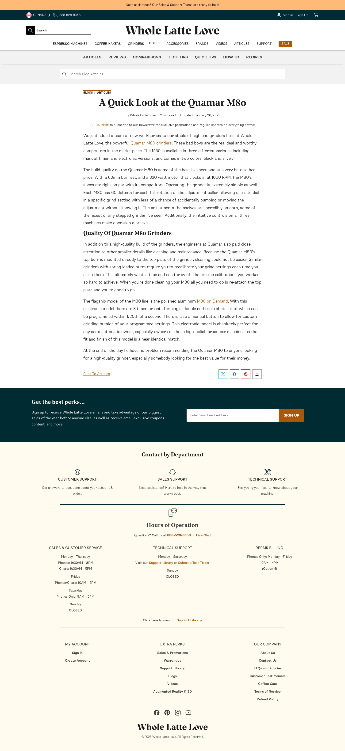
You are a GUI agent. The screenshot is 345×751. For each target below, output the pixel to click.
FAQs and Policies (267, 668)
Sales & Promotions (172, 653)
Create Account (77, 661)
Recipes (254, 57)
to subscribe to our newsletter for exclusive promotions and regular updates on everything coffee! (172, 125)
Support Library (161, 563)
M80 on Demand (212, 301)
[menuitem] (77, 652)
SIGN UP (291, 415)
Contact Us (267, 661)
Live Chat (203, 535)
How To (231, 57)
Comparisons (147, 57)
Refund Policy (267, 699)
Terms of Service (267, 692)
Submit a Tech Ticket (193, 563)
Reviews (117, 57)
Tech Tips (178, 57)
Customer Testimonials (267, 676)
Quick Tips (205, 57)
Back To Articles (96, 374)
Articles (92, 57)
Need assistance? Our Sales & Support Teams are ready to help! (172, 5)
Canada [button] (36, 15)
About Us (268, 653)
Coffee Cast (267, 684)
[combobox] (63, 30)
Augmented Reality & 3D (172, 692)
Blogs (172, 676)
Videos (172, 684)
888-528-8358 (179, 535)
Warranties (172, 661)
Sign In (77, 653)
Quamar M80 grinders (151, 143)
